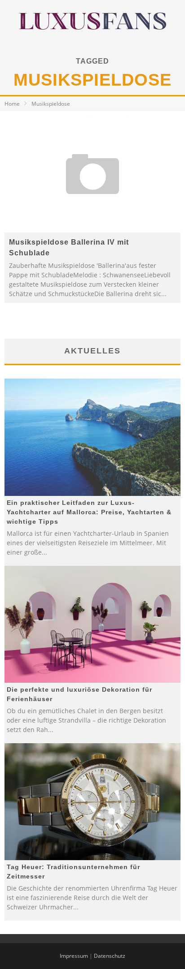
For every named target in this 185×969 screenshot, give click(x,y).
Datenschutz (109, 956)
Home (12, 104)
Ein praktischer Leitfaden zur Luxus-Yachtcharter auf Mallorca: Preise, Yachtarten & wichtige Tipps (89, 512)
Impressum (74, 956)
